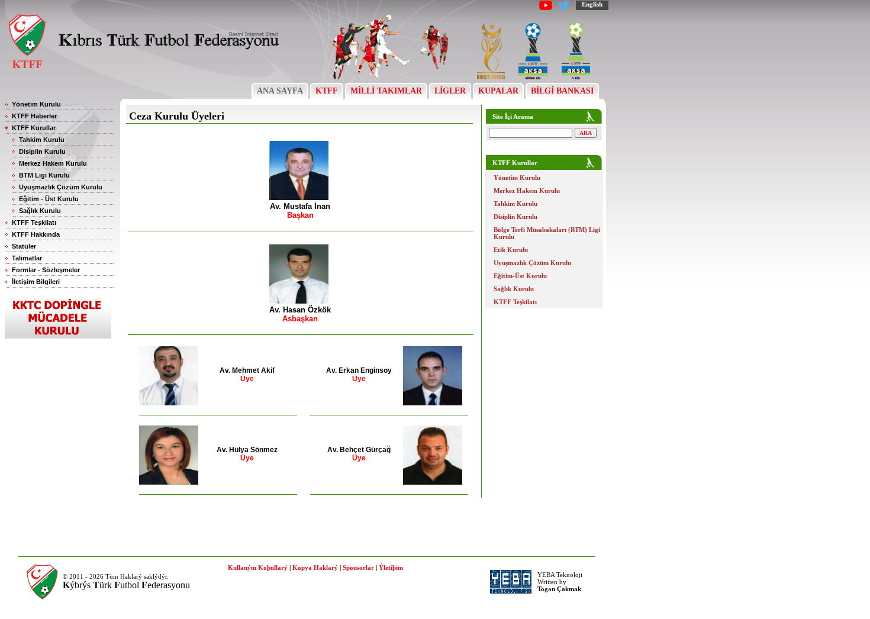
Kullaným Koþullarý (258, 567)
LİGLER (450, 90)
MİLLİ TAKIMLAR (386, 90)
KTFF (326, 90)
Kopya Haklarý (315, 567)
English (592, 4)
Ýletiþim (391, 567)
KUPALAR (498, 90)
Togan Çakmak (559, 588)
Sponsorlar (358, 567)
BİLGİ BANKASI (562, 90)
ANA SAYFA (279, 90)
